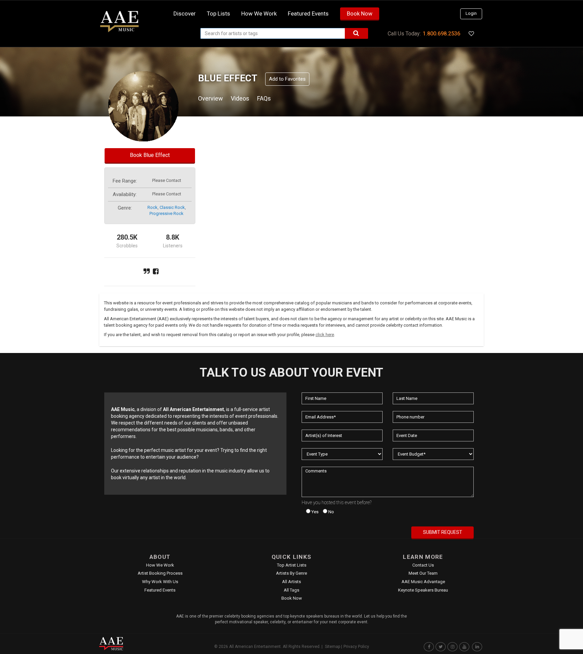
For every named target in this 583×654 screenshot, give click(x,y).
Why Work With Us (160, 581)
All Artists (291, 581)
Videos (240, 98)
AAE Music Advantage (423, 581)
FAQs (264, 98)
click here (324, 334)
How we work (259, 13)
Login (471, 13)
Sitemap (332, 646)
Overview (210, 98)
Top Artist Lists (291, 565)
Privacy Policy (356, 646)
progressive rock (166, 213)
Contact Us (423, 565)
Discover (184, 13)
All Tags (291, 590)
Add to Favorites (287, 79)
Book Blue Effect (150, 155)
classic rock (172, 207)
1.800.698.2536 (441, 33)
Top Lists (218, 13)
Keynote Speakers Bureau (423, 590)
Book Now (359, 13)
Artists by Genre (291, 573)
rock (152, 207)
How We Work (160, 565)
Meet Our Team (423, 573)
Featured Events (308, 13)
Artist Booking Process (160, 573)
